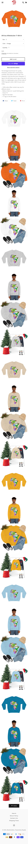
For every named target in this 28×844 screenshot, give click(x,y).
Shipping (4, 53)
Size (4, 39)
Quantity (5, 47)
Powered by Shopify (20, 830)
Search (14, 813)
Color (4, 43)
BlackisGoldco (10, 830)
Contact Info (14, 818)
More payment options (13, 67)
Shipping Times (14, 820)
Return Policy (14, 815)
